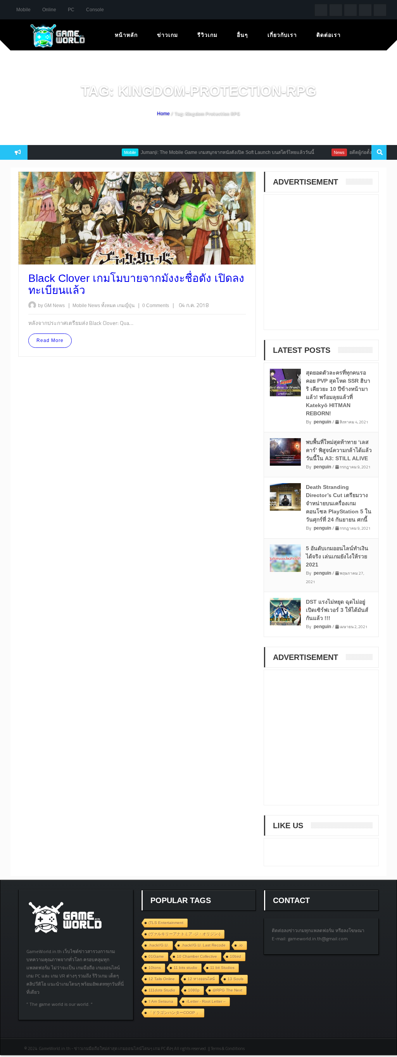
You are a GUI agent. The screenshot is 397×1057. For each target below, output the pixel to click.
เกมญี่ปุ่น (126, 305)
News (325, 152)
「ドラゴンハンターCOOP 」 (174, 1012)
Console (95, 9)
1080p (194, 990)
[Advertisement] (330, 267)
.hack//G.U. (158, 945)
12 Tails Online (161, 979)
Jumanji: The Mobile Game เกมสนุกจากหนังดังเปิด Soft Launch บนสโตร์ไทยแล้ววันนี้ (213, 152)
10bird (235, 956)
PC (71, 9)
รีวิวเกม (207, 35)
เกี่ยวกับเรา (282, 35)
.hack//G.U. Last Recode (203, 945)
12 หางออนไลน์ (201, 979)
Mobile (23, 9)
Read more (50, 340)
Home (163, 113)
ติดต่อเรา (328, 35)
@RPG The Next (227, 990)
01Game (156, 956)
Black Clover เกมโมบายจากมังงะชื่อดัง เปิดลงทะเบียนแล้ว (136, 284)
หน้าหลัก (126, 35)
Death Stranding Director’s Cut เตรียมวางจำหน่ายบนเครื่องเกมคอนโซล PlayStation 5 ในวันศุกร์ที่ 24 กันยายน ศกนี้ (338, 503)
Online (49, 9)
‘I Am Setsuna (160, 1001)
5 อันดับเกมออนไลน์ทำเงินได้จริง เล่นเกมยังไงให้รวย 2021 (337, 556)
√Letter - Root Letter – (206, 1001)
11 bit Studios (222, 967)
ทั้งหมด (109, 305)
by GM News (51, 305)
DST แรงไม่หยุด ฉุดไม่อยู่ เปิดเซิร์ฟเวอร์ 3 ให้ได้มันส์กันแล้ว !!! (337, 610)
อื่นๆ (242, 35)
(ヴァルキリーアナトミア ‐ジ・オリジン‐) (184, 934)
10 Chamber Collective (197, 956)
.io (240, 945)
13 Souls (235, 979)
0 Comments (155, 305)
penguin (322, 422)
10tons (154, 967)
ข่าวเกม (167, 35)
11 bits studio (185, 967)
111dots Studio (161, 990)
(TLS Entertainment (165, 923)
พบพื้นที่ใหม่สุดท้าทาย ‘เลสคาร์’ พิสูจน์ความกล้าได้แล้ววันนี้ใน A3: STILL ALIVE (339, 450)
